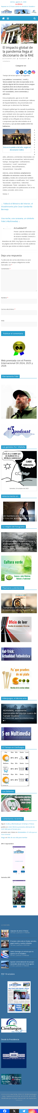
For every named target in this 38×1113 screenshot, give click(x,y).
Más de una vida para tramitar (17, 837)
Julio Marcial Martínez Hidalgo (25, 718)
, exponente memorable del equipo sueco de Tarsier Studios (19, 713)
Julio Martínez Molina (21, 518)
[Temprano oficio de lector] (19, 594)
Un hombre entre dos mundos (19, 515)
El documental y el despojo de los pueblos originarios (19, 543)
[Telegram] (25, 70)
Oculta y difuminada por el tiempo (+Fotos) (20, 824)
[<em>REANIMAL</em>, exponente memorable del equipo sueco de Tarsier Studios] (19, 705)
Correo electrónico (8, 309)
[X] (21, 70)
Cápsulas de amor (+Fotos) (19, 931)
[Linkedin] (29, 70)
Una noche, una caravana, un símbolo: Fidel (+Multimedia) (17, 220)
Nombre (4, 298)
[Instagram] (33, 70)
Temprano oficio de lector (16, 607)
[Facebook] (17, 70)
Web (2, 321)
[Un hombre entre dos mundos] (19, 503)
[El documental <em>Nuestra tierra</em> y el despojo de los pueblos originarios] (19, 533)
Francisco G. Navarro (24, 610)
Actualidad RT (23, 58)
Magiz (3, 837)
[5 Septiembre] (3, 18)
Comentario (5, 269)
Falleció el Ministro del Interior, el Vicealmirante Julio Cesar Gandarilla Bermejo (17, 206)
